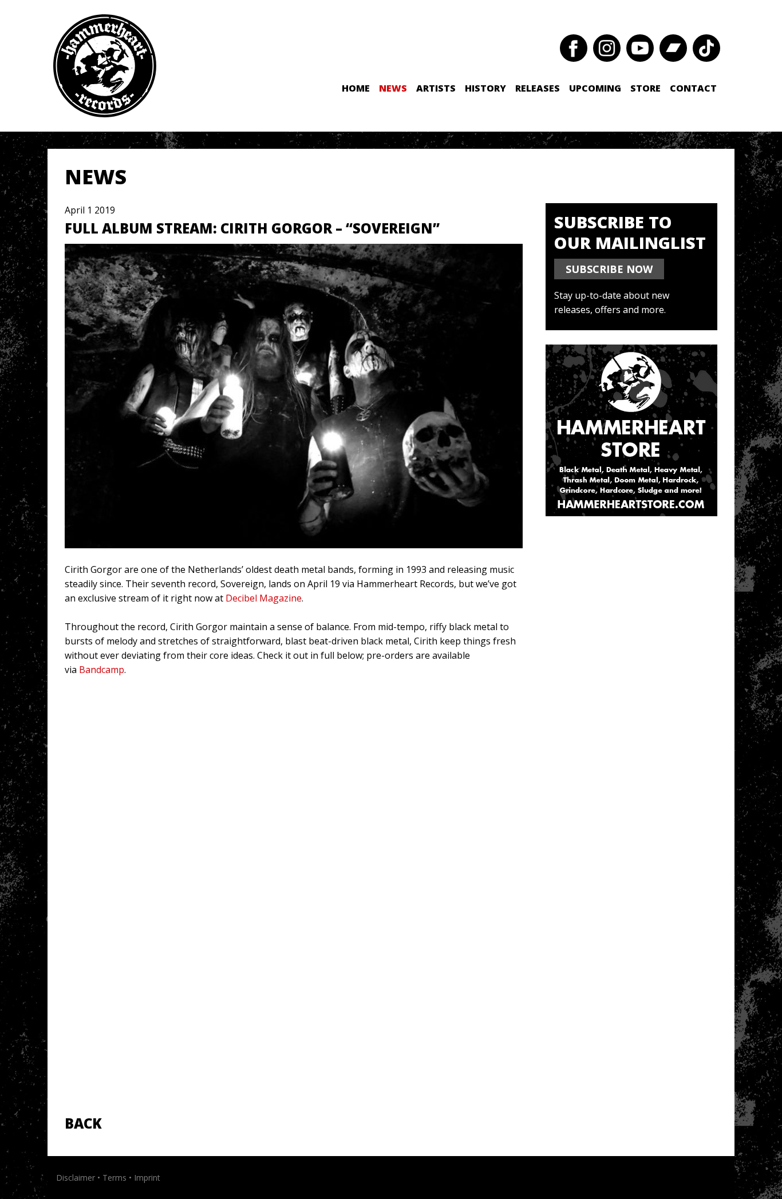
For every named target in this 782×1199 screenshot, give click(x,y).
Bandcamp (101, 669)
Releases (537, 88)
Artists (436, 88)
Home (356, 88)
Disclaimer (75, 1177)
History (485, 88)
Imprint (147, 1177)
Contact (693, 88)
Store (645, 88)
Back (83, 1123)
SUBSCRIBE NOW (609, 269)
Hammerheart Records (104, 65)
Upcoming (595, 88)
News (393, 88)
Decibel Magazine (264, 598)
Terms (114, 1177)
